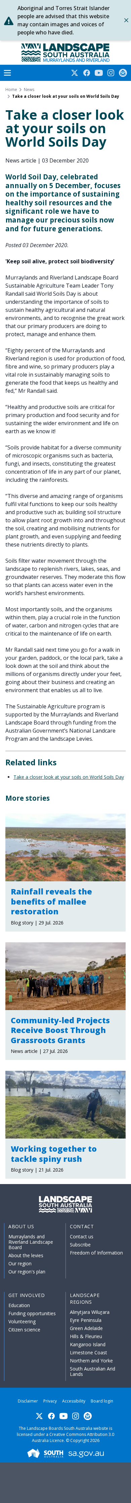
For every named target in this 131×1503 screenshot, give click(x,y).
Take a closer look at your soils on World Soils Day (68, 777)
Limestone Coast (88, 1352)
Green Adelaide (86, 1328)
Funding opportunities (32, 1313)
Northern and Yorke (91, 1360)
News (29, 89)
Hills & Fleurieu (86, 1336)
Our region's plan (26, 1271)
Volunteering (22, 1321)
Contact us (81, 1236)
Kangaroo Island (87, 1344)
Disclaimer (28, 1401)
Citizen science (24, 1329)
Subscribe (80, 1244)
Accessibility (73, 1401)
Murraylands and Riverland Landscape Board (30, 1241)
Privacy (50, 1401)
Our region (20, 1263)
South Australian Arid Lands (92, 1371)
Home (11, 89)
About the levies (25, 1255)
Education (19, 1305)
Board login (102, 1401)
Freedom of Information (96, 1252)
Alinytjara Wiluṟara (90, 1312)
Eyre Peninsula (85, 1320)
